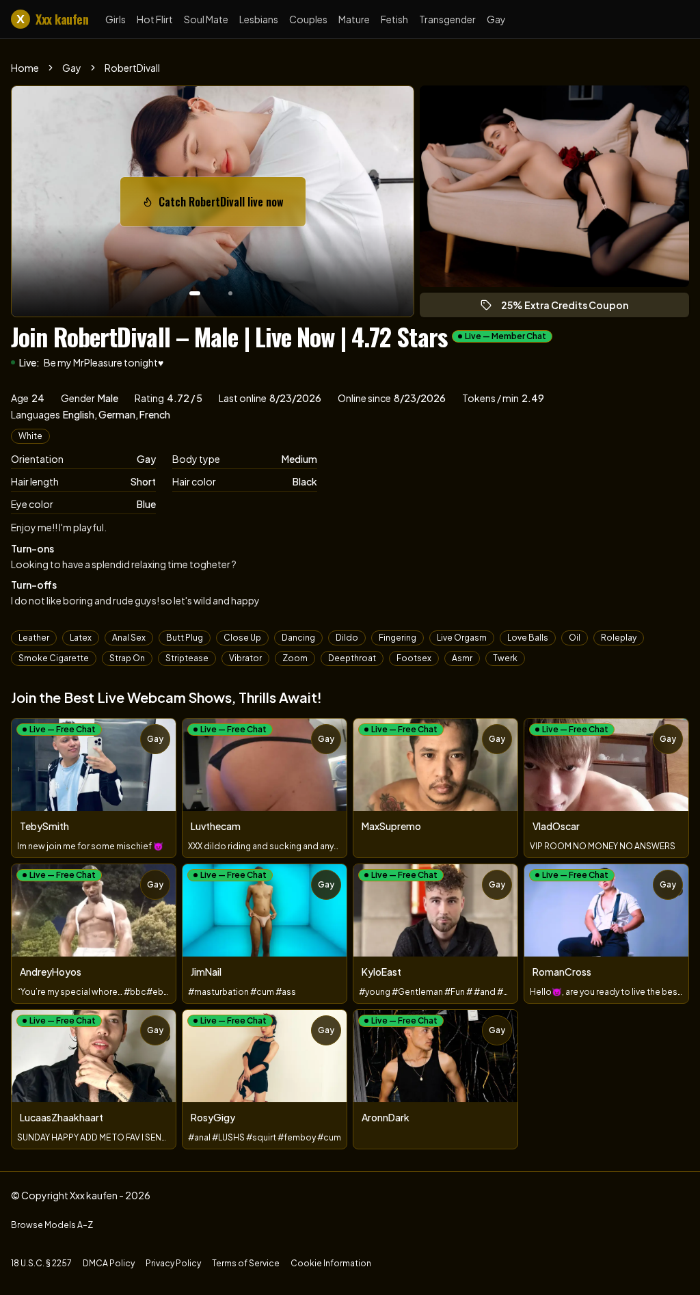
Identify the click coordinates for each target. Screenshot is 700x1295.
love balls (527, 637)
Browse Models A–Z (52, 1225)
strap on (127, 658)
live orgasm (462, 637)
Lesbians (258, 19)
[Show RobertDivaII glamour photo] (230, 293)
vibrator (245, 658)
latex (81, 637)
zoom (295, 658)
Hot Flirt (155, 19)
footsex (413, 658)
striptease (186, 658)
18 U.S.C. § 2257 (41, 1263)
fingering (397, 637)
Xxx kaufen (52, 19)
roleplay (618, 637)
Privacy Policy (173, 1263)
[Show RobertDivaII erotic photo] (195, 293)
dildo (347, 637)
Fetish (394, 19)
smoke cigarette (53, 658)
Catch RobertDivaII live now (228, 205)
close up (242, 637)
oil (574, 637)
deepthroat (352, 658)
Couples (308, 19)
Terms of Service (246, 1263)
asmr (462, 658)
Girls (115, 19)
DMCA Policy (109, 1263)
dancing (298, 637)
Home (25, 68)
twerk (505, 658)
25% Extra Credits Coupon (571, 308)
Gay (496, 19)
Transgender (447, 19)
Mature (354, 19)
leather (33, 637)
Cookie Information (331, 1263)
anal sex (129, 637)
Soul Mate (206, 19)
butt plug (184, 637)
